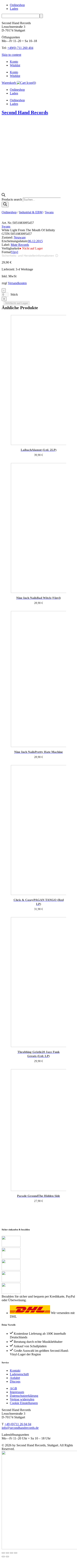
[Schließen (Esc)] (15, 1553)
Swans (49, 212)
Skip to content (11, 54)
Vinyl (14, 252)
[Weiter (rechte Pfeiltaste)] (7, 1556)
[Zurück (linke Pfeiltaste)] (3, 1556)
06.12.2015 (35, 241)
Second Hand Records (25, 112)
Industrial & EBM (31, 212)
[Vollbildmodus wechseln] (7, 1553)
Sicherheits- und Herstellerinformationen (28, 255)
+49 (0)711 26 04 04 (18, 1424)
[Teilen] (11, 1553)
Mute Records (20, 244)
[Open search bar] (3, 195)
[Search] (5, 204)
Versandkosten (17, 283)
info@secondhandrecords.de (20, 1427)
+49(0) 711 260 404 (20, 48)
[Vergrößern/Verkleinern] (3, 1553)
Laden (14, 8)
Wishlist (15, 65)
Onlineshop (17, 5)
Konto (14, 61)
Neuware (20, 237)
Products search (12, 199)
